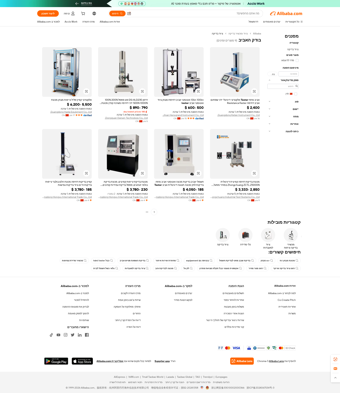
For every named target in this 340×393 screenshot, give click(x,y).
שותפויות (84, 320)
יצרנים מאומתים (183, 293)
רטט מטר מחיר (256, 268)
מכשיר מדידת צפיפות (72, 260)
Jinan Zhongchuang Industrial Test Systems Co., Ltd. (235, 197)
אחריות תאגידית (287, 306)
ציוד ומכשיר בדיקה (238, 33)
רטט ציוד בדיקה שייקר (284, 268)
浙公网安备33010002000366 (227, 387)
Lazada (170, 376)
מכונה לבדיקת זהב (164, 268)
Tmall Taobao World (152, 376)
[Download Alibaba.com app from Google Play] (56, 361)
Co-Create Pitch (287, 300)
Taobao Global (184, 376)
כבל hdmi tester (101, 260)
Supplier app (162, 361)
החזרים (137, 313)
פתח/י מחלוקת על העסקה (127, 306)
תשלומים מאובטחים (233, 293)
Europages (221, 376)
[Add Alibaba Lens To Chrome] (242, 361)
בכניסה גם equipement (197, 260)
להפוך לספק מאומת (78, 313)
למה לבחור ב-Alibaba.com (282, 293)
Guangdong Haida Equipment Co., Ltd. (71, 111)
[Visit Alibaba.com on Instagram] (65, 335)
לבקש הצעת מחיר (183, 300)
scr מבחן (265, 260)
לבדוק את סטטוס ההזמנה (75, 306)
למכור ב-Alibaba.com (77, 293)
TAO (197, 376)
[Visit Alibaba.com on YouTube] (58, 335)
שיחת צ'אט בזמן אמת (129, 300)
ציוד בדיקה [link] (217, 33)
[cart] (82, 14)
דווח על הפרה (133, 326)
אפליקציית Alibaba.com (110, 361)
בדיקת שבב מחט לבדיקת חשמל (234, 260)
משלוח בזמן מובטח (234, 306)
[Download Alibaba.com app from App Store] (82, 361)
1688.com (133, 376)
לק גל (186, 268)
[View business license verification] (202, 387)
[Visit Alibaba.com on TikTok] (51, 335)
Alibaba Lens (276, 361)
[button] (129, 13)
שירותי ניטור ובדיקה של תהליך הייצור (225, 320)
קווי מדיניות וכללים (234, 326)
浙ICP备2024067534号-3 (260, 387)
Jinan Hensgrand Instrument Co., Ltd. (183, 115)
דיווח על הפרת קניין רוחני (128, 320)
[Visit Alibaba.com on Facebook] (87, 335)
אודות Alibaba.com (285, 285)
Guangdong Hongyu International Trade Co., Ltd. (179, 197)
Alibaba (257, 33)
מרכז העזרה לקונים (131, 293)
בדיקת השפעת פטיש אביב (132, 260)
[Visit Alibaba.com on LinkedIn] (80, 335)
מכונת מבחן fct (287, 260)
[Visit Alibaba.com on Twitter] (72, 335)
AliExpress (119, 376)
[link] (335, 359)
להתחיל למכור (81, 300)
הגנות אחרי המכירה (234, 313)
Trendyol (207, 376)
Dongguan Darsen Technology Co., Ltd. (126, 117)
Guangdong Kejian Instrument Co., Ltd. (238, 115)
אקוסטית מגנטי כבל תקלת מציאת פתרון (218, 268)
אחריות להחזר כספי (234, 300)
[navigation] (283, 123)
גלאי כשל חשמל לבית (104, 268)
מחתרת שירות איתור (166, 260)
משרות (292, 313)
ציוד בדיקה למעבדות (135, 268)
